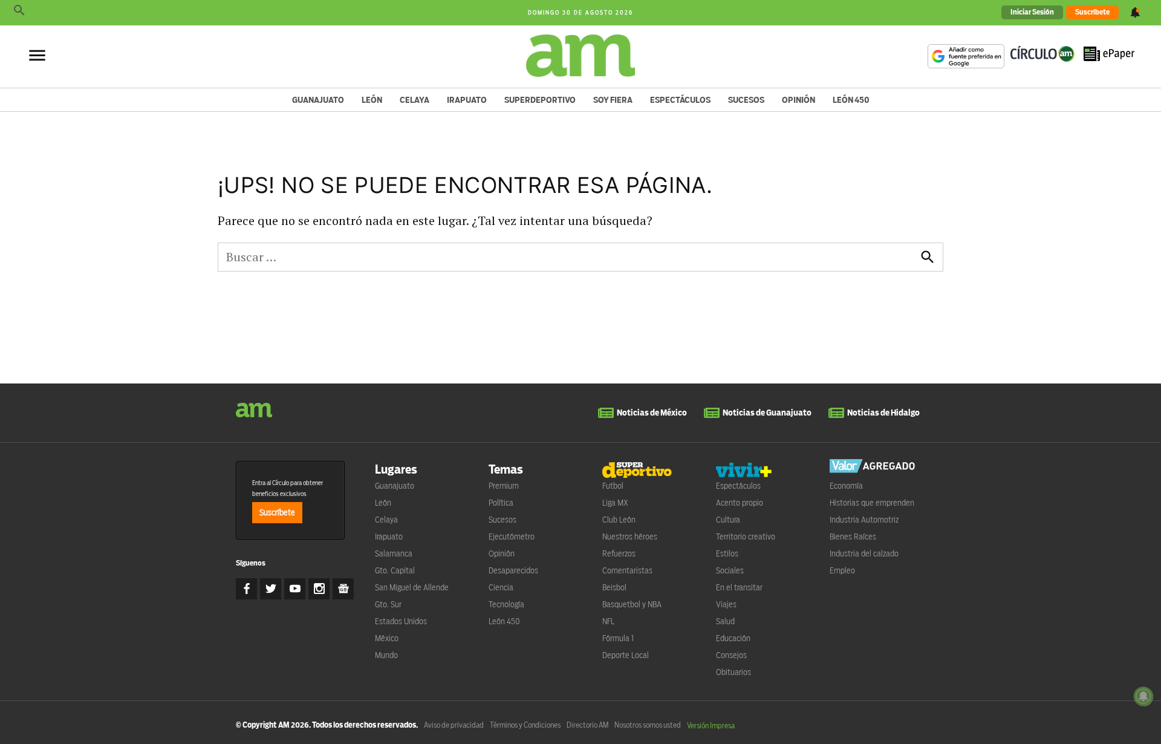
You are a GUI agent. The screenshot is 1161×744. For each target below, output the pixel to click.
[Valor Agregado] (872, 468)
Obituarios (733, 672)
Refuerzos (619, 553)
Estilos (727, 553)
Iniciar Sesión (1032, 12)
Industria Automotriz (864, 519)
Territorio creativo (745, 536)
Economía (846, 485)
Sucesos (746, 99)
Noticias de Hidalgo (883, 412)
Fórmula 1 (618, 638)
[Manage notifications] (1143, 696)
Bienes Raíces (853, 536)
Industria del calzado (864, 553)
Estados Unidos (401, 621)
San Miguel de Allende (412, 587)
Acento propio (739, 502)
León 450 (851, 99)
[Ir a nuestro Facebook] (246, 588)
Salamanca (393, 553)
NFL (608, 621)
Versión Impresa (711, 725)
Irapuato (467, 99)
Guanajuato (318, 99)
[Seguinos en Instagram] (319, 588)
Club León (619, 519)
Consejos (731, 655)
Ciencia (501, 587)
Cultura (728, 519)
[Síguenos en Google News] (343, 588)
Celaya (414, 99)
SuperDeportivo (540, 99)
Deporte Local (625, 655)
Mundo (386, 655)
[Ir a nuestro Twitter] (270, 588)
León (372, 99)
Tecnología (506, 604)
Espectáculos (680, 99)
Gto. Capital (395, 570)
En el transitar (739, 587)
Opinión (798, 99)
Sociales (730, 570)
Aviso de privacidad (454, 725)
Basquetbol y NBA (632, 604)
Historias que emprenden (872, 502)
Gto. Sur (388, 604)
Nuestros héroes (629, 536)
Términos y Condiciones (525, 725)
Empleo (842, 570)
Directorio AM (587, 725)
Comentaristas (627, 570)
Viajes (726, 604)
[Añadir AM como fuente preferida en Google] (966, 56)
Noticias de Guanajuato (767, 412)
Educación (733, 638)
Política (501, 502)
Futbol (612, 485)
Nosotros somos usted (647, 725)
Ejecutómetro (512, 536)
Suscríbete (1092, 12)
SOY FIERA (613, 99)
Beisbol (614, 587)
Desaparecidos (513, 570)
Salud (725, 621)
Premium (504, 485)
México (386, 638)
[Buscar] (19, 12)
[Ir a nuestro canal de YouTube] (294, 588)
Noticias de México (652, 412)
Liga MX (615, 502)
